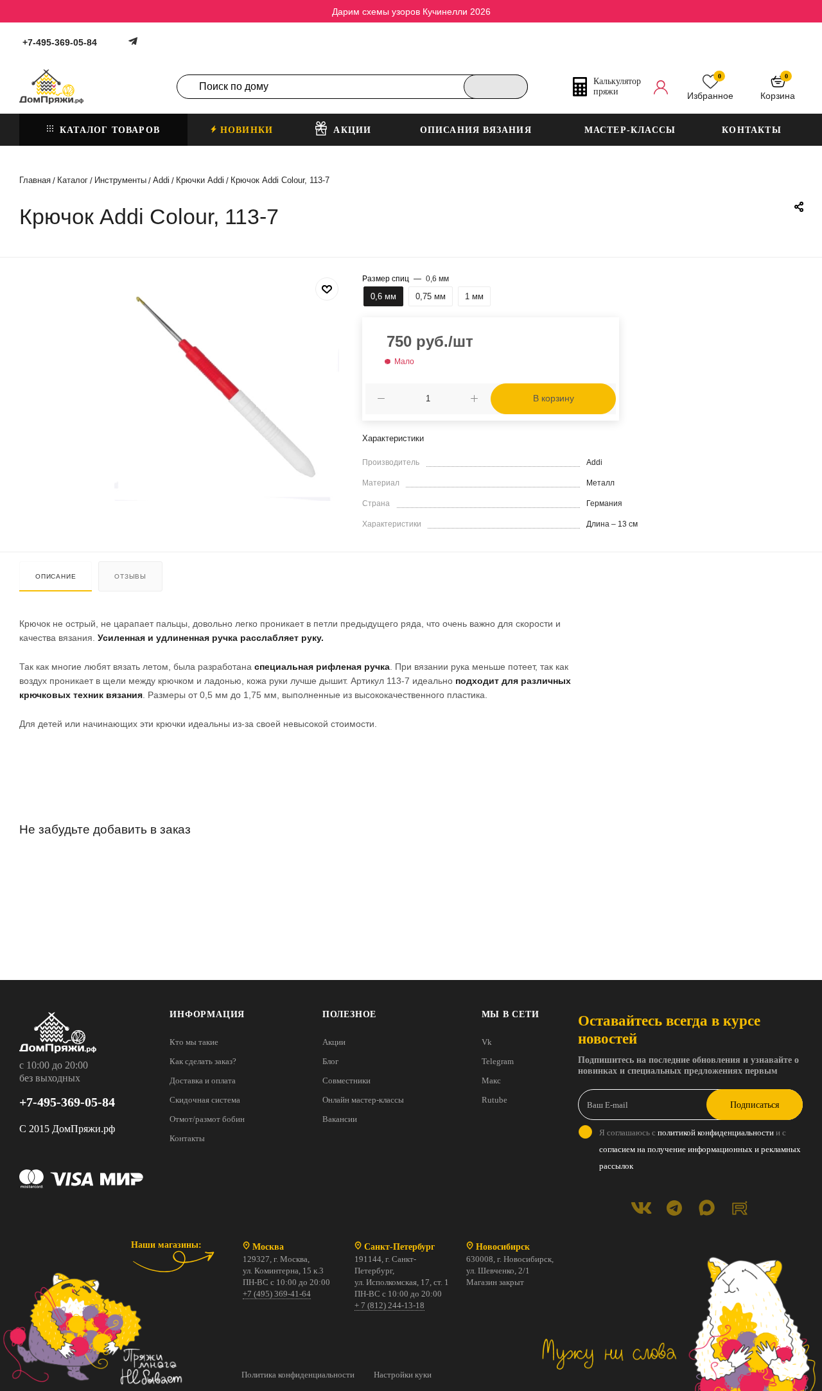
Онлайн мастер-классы (363, 1100)
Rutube (494, 1100)
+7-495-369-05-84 (59, 42)
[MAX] (707, 1207)
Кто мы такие (194, 1042)
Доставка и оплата (203, 1080)
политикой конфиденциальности (716, 1132)
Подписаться (754, 1105)
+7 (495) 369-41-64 (277, 1294)
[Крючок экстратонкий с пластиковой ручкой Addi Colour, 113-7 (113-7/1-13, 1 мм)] (226, 388)
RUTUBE (739, 1207)
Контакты (187, 1138)
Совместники (346, 1080)
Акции (333, 1042)
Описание (55, 576)
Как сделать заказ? (203, 1061)
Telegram (498, 1061)
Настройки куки (403, 1374)
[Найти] (496, 86)
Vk (487, 1042)
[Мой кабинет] (661, 87)
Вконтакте (641, 1207)
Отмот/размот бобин (207, 1119)
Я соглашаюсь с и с (700, 1149)
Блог (330, 1061)
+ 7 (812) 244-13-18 (389, 1305)
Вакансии (339, 1119)
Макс (491, 1080)
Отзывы (130, 576)
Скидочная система (205, 1100)
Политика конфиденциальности (297, 1374)
